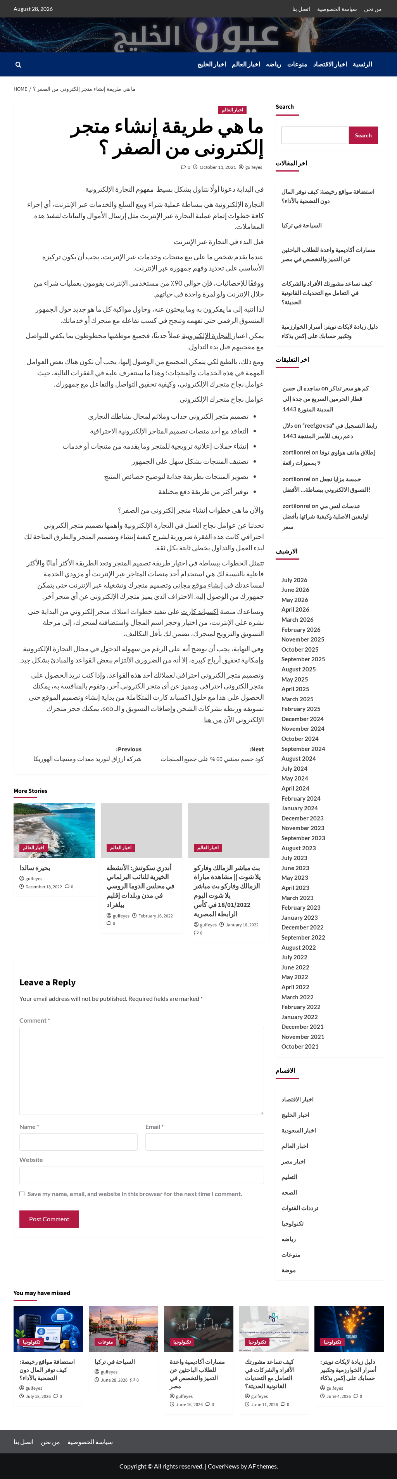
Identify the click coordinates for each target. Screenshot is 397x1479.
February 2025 (301, 708)
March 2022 (297, 997)
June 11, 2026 (264, 1404)
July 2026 (294, 579)
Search (285, 106)
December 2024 (302, 718)
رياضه (273, 64)
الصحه (289, 1192)
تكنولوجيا (292, 1223)
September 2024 (303, 748)
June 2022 (295, 967)
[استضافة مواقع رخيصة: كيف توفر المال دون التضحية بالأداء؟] (48, 1329)
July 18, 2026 (38, 1396)
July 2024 (294, 768)
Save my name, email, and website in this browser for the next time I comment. (135, 1193)
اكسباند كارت (200, 611)
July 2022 (294, 957)
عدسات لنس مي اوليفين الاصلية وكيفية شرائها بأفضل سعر (326, 516)
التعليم (289, 1176)
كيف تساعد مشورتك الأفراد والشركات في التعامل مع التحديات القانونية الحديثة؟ (326, 292)
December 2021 (302, 1026)
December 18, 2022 (44, 887)
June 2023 (295, 867)
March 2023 (297, 897)
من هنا (213, 719)
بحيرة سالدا (34, 868)
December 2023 (302, 818)
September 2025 (303, 658)
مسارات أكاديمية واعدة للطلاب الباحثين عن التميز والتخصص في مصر (328, 254)
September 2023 (303, 837)
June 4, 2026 (338, 1396)
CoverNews (223, 1466)
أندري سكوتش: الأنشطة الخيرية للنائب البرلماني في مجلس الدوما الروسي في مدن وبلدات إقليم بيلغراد (140, 886)
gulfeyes (253, 167)
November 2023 (303, 827)
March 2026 (297, 619)
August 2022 (298, 947)
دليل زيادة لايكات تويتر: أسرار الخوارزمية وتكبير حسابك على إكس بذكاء (329, 331)
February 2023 (301, 907)
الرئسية (362, 64)
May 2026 (294, 599)
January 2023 (299, 917)
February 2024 (301, 798)
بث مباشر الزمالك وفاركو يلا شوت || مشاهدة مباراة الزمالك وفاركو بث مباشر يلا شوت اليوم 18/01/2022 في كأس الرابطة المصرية (227, 891)
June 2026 (295, 589)
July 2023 (294, 857)
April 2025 (295, 688)
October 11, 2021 (218, 167)
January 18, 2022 (242, 925)
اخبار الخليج (211, 64)
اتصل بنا (301, 8)
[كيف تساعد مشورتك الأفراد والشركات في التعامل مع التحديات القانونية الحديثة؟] (274, 1329)
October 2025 (300, 649)
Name (29, 1126)
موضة (288, 1269)
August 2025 (298, 669)
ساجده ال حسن (301, 388)
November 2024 (303, 728)
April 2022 (295, 986)
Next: (212, 754)
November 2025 (303, 639)
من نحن (373, 8)
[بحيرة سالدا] (54, 830)
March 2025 (297, 698)
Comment (34, 1020)
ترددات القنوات (299, 1207)
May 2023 (294, 877)
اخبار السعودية (298, 1130)
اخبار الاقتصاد (330, 64)
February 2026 (301, 629)
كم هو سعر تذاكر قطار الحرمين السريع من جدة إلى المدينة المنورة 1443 (326, 399)
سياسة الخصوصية (337, 8)
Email (154, 1126)
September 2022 (303, 937)
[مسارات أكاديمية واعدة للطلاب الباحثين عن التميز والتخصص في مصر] (198, 1329)
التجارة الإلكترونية (207, 335)
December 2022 (302, 927)
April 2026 (295, 609)
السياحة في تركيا (301, 225)
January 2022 (299, 1016)
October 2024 (300, 738)
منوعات (297, 64)
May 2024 (294, 778)
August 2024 (298, 758)
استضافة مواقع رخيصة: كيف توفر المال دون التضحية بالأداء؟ (328, 196)
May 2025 (294, 679)
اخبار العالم (246, 64)
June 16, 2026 (189, 1404)
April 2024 (295, 788)
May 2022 (294, 976)
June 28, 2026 (114, 1380)
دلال (288, 425)
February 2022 (301, 1006)
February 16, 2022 (155, 916)
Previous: (87, 754)
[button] (18, 64)
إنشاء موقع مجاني (198, 585)
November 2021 (303, 1036)
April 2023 (295, 887)
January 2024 (299, 808)
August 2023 (298, 847)
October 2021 (300, 1046)
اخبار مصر (293, 1161)
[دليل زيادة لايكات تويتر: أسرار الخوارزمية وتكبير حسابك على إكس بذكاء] (349, 1329)
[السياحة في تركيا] (123, 1329)
